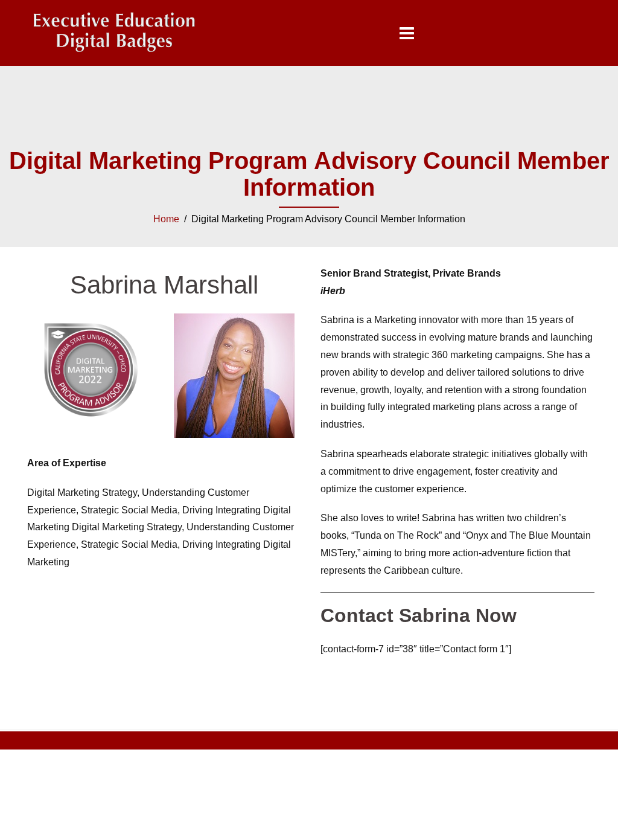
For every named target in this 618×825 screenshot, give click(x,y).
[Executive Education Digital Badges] (113, 32)
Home (166, 219)
